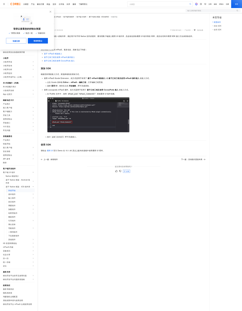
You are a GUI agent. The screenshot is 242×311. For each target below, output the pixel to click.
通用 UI (50, 150)
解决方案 (40, 4)
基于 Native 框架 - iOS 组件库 (99, 17)
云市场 (61, 4)
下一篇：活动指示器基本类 (191, 159)
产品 (33, 4)
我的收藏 (200, 30)
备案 (215, 4)
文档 (209, 4)
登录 (236, 4)
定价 (54, 4)
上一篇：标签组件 (51, 159)
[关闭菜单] (4, 4)
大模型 (25, 4)
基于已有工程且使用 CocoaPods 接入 (59, 60)
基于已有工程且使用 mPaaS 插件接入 (59, 57)
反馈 (127, 171)
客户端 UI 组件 (81, 17)
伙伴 (68, 4)
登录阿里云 (38, 41)
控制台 (221, 4)
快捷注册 (16, 41)
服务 (74, 4)
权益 (48, 4)
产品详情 (188, 30)
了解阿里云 (83, 4)
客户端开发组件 (68, 17)
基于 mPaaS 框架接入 (53, 53)
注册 (227, 4)
